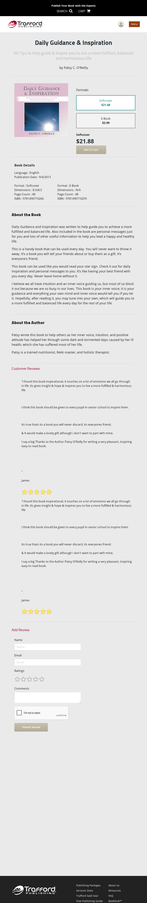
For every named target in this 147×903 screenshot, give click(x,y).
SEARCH (62, 11)
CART (82, 11)
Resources (114, 890)
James (26, 480)
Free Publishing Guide (89, 901)
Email (18, 655)
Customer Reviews (26, 368)
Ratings (19, 671)
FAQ (110, 895)
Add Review (20, 630)
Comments (21, 688)
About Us (113, 885)
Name (18, 640)
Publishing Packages (88, 885)
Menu (134, 24)
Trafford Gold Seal (87, 895)
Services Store (84, 890)
